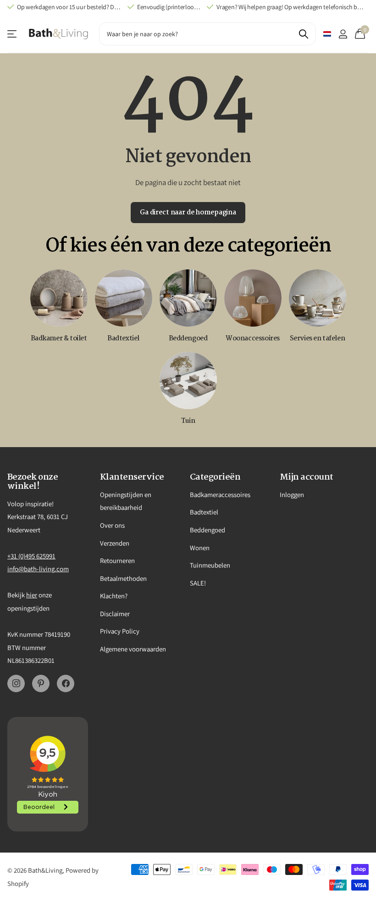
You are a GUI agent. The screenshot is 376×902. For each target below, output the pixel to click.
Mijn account (306, 477)
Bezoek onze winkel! (32, 481)
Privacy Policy (119, 631)
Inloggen (292, 494)
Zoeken (303, 33)
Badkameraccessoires (220, 494)
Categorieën (215, 477)
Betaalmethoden (123, 578)
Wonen (200, 547)
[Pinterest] (41, 683)
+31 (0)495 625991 (31, 556)
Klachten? (113, 595)
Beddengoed (207, 529)
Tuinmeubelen (210, 565)
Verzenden (114, 543)
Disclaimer (115, 613)
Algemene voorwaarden (133, 649)
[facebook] (65, 683)
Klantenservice (12, 34)
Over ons (112, 525)
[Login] (342, 34)
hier (31, 594)
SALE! (198, 583)
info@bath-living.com (38, 568)
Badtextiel (204, 512)
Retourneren (117, 560)
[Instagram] (16, 683)
